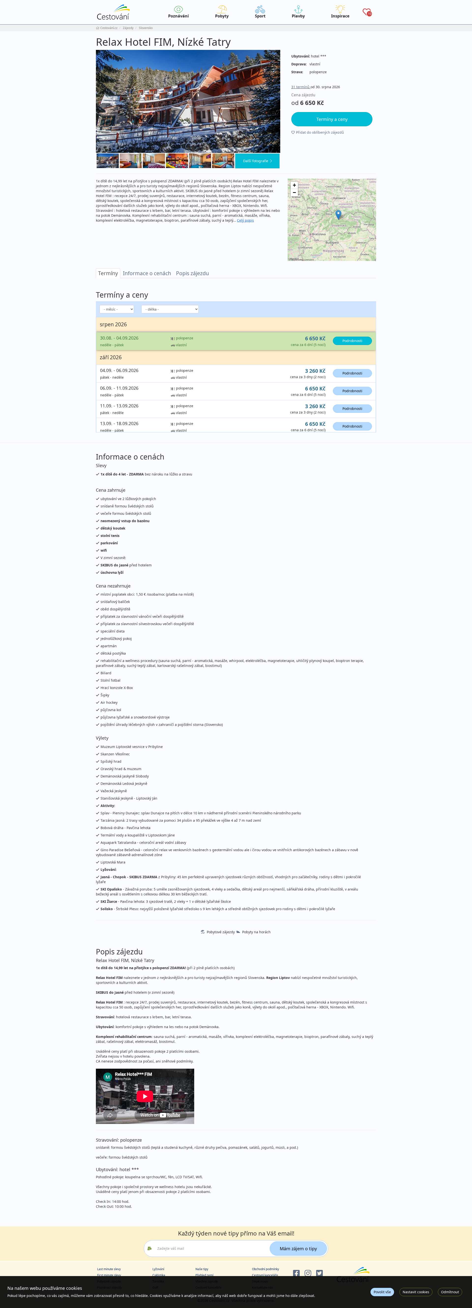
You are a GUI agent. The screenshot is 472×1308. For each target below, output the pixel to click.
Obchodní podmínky (265, 1269)
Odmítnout (450, 1292)
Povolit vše (382, 1292)
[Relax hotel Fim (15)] (177, 161)
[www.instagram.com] (308, 1273)
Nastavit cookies (416, 1292)
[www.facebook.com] (296, 1273)
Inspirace (340, 16)
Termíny (108, 273)
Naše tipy (201, 1269)
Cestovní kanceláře (265, 1275)
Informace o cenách (147, 273)
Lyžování (158, 1269)
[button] (338, 215)
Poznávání (178, 16)
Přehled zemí (204, 1275)
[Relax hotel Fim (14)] (200, 161)
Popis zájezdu (192, 273)
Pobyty (222, 16)
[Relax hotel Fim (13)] (223, 161)
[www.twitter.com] (319, 1273)
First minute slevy (109, 1275)
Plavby (298, 16)
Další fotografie (255, 160)
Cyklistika (158, 1275)
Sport (260, 16)
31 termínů (300, 87)
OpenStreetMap (297, 259)
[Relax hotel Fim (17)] (131, 161)
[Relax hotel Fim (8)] (188, 101)
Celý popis (245, 220)
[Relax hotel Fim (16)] (154, 161)
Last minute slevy (109, 1269)
